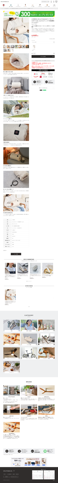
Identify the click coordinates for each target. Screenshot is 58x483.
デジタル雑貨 (32, 6)
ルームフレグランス (18, 6)
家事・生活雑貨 (11, 6)
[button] (53, 272)
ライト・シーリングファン (40, 6)
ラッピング (33, 40)
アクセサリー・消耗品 (47, 6)
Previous (4, 30)
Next (28, 30)
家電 (3, 6)
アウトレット (54, 6)
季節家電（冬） (7, 8)
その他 (10, 8)
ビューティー (25, 6)
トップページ (2, 8)
